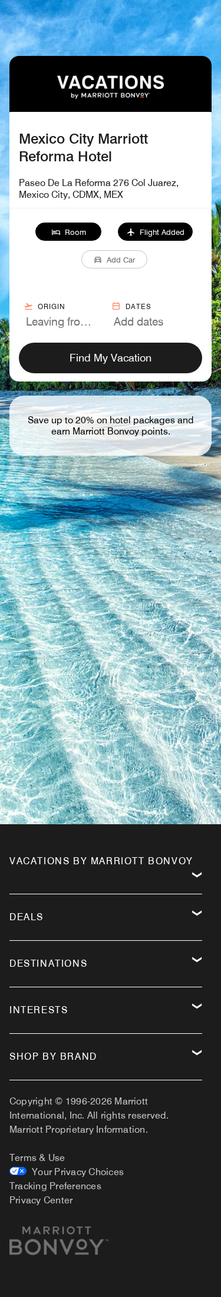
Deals (26, 917)
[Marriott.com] (58, 1245)
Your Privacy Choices (75, 1171)
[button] (69, 231)
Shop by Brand (53, 1056)
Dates (138, 306)
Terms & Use (37, 1157)
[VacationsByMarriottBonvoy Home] (110, 95)
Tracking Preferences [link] (55, 1186)
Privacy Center (40, 1200)
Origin (51, 306)
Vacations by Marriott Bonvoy (101, 861)
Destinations (48, 963)
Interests (38, 1010)
